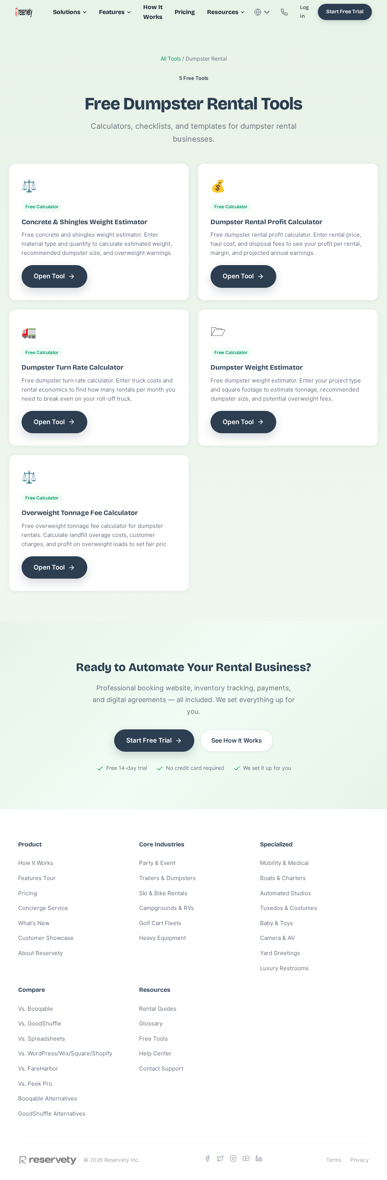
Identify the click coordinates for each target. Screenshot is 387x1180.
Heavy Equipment (162, 937)
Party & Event (157, 862)
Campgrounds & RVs (166, 908)
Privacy (359, 1160)
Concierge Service (43, 908)
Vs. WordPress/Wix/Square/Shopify (65, 1053)
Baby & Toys (276, 923)
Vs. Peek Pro (35, 1083)
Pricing (185, 12)
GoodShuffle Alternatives (51, 1113)
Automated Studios (285, 893)
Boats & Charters (283, 878)
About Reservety (40, 953)
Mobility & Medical (284, 862)
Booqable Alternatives (47, 1098)
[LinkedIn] (258, 1160)
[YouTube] (246, 1160)
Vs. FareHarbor (38, 1068)
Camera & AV (277, 937)
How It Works (35, 862)
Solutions (66, 12)
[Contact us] (284, 12)
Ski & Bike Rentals (163, 893)
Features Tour (37, 878)
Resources (222, 12)
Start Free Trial (345, 11)
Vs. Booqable (35, 1008)
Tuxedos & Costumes (288, 908)
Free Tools (153, 1038)
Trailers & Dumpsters (167, 878)
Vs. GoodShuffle (39, 1023)
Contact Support (161, 1068)
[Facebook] (207, 1160)
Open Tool (49, 276)
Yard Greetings (280, 953)
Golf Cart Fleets (160, 923)
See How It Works (236, 740)
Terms (333, 1160)
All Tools (171, 58)
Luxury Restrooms (284, 968)
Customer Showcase (46, 937)
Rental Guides (157, 1008)
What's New (34, 923)
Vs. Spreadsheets (41, 1038)
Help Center (155, 1053)
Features (112, 12)
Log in (304, 11)
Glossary (151, 1023)
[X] (220, 1160)
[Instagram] (233, 1160)
